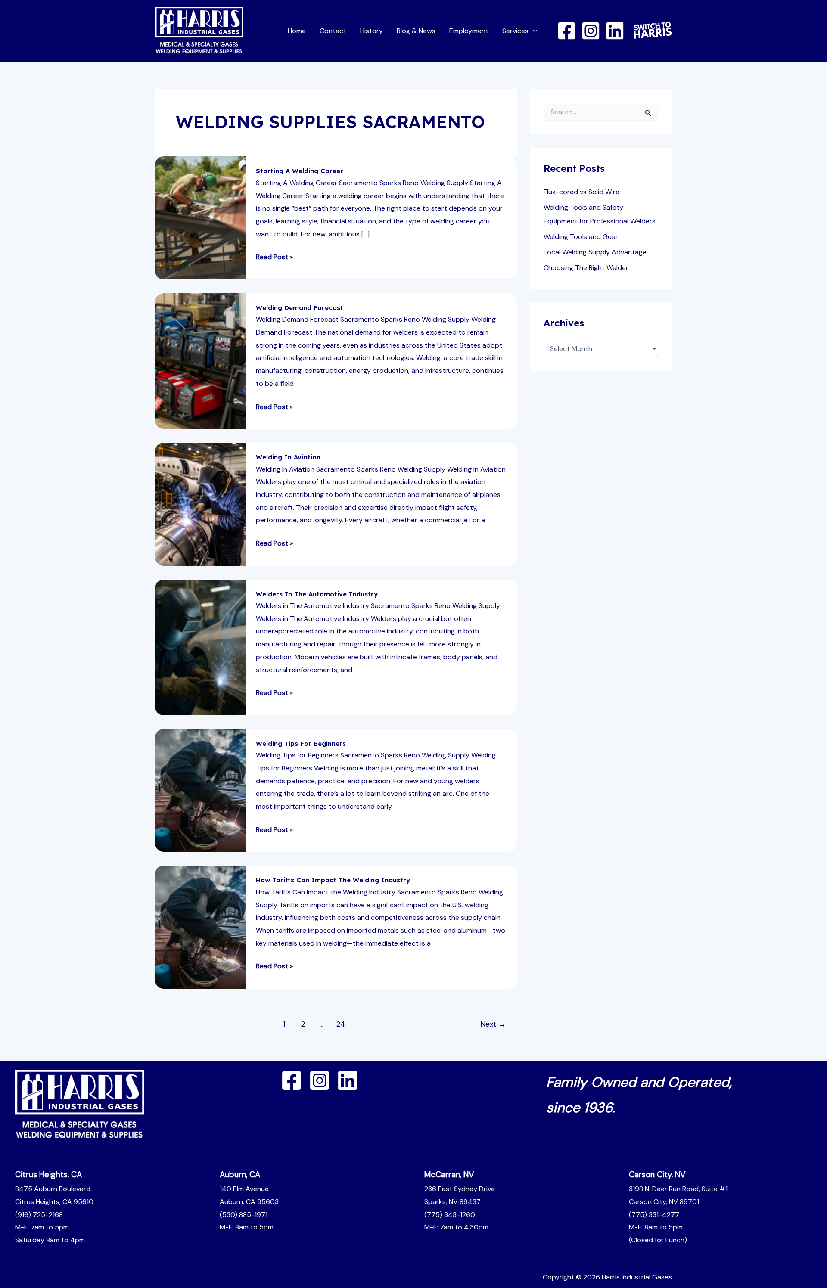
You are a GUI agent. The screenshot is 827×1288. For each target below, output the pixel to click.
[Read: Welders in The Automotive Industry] (200, 646)
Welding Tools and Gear (581, 236)
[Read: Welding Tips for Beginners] (200, 790)
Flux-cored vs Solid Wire (581, 191)
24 (340, 1024)
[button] (533, 30)
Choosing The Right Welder (586, 267)
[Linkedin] (615, 30)
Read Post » (274, 256)
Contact (333, 30)
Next (493, 1024)
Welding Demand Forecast (299, 308)
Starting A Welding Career (299, 171)
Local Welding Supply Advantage (595, 252)
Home (297, 30)
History (371, 30)
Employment (468, 30)
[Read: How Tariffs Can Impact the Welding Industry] (200, 926)
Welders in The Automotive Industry (317, 594)
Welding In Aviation (288, 457)
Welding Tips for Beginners (301, 743)
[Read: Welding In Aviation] (200, 503)
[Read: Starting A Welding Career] (200, 217)
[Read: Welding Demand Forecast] (200, 360)
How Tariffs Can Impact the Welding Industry (333, 880)
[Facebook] (566, 30)
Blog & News (416, 30)
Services (515, 30)
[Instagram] (590, 30)
